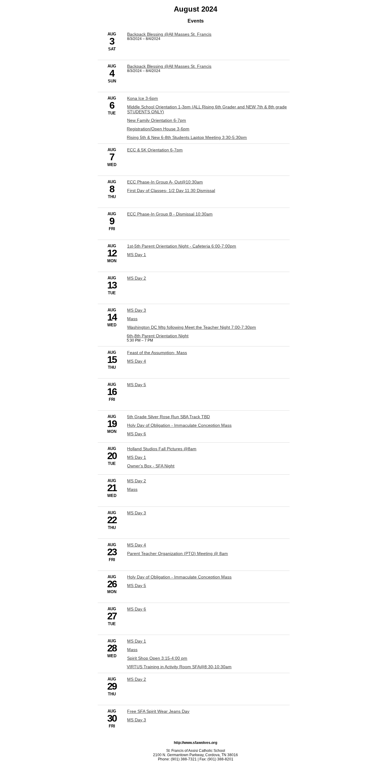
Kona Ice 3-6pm (142, 98)
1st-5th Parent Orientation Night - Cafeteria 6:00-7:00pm (181, 246)
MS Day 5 (136, 384)
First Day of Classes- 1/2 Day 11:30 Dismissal (171, 190)
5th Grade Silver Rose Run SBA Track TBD (168, 416)
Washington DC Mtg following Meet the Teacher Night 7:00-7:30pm (191, 327)
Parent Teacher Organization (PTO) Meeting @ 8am (177, 553)
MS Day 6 (136, 433)
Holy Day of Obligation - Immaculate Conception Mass (179, 425)
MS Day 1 (136, 254)
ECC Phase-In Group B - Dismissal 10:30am (170, 214)
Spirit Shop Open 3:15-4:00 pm (157, 658)
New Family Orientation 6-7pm (156, 120)
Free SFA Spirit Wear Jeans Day (158, 711)
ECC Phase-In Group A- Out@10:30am (165, 181)
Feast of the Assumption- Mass (157, 352)
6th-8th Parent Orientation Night (157, 335)
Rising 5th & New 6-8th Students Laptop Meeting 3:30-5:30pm (187, 137)
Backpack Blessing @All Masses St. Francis (169, 34)
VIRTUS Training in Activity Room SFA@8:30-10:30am (179, 666)
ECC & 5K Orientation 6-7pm (155, 149)
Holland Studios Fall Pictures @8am (161, 448)
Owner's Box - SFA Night (150, 465)
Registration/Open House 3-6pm (158, 128)
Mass (132, 318)
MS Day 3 (136, 310)
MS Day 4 (136, 361)
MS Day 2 (136, 278)
